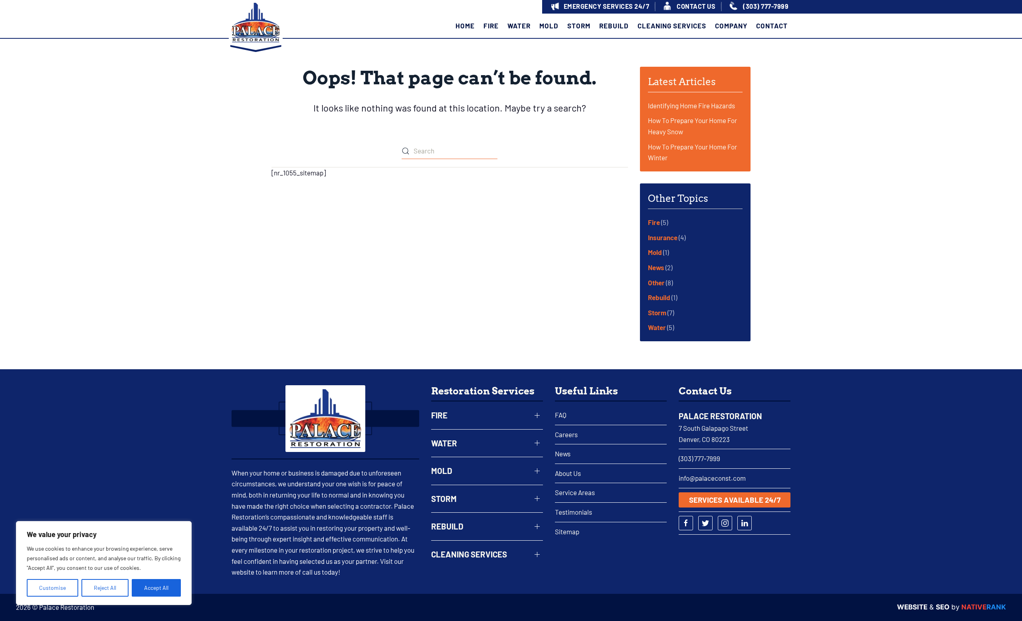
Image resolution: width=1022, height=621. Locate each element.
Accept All (156, 587)
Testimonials (573, 512)
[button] (599, 7)
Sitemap (567, 531)
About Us (568, 473)
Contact (772, 25)
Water (657, 327)
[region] (104, 563)
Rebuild (659, 297)
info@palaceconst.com (712, 478)
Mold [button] (549, 25)
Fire (654, 222)
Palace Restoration (720, 416)
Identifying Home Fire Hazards (691, 105)
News (656, 267)
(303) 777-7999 (699, 458)
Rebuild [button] (614, 25)
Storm (657, 312)
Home (465, 25)
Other (656, 283)
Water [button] (519, 25)
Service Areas (575, 492)
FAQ (560, 415)
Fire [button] (491, 25)
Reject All (105, 587)
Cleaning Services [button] (672, 25)
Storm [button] (578, 25)
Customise (52, 587)
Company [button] (731, 25)
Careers (566, 434)
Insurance (662, 237)
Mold (655, 252)
